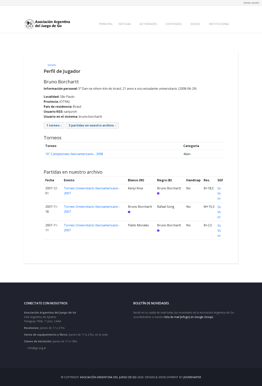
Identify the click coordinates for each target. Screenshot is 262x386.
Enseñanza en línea (182, 10)
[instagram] (40, 10)
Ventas (234, 10)
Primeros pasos (157, 10)
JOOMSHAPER (192, 377)
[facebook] (25, 10)
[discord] (50, 10)
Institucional (219, 24)
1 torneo (52, 125)
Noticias (125, 24)
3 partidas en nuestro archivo (91, 125)
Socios (195, 24)
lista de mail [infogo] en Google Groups (189, 317)
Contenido (174, 24)
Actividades (148, 24)
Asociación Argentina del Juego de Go (108, 377)
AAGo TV (221, 10)
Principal (106, 24)
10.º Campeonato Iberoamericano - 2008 (74, 154)
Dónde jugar (204, 10)
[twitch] (45, 10)
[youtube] (35, 10)
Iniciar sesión (251, 2)
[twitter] (30, 10)
